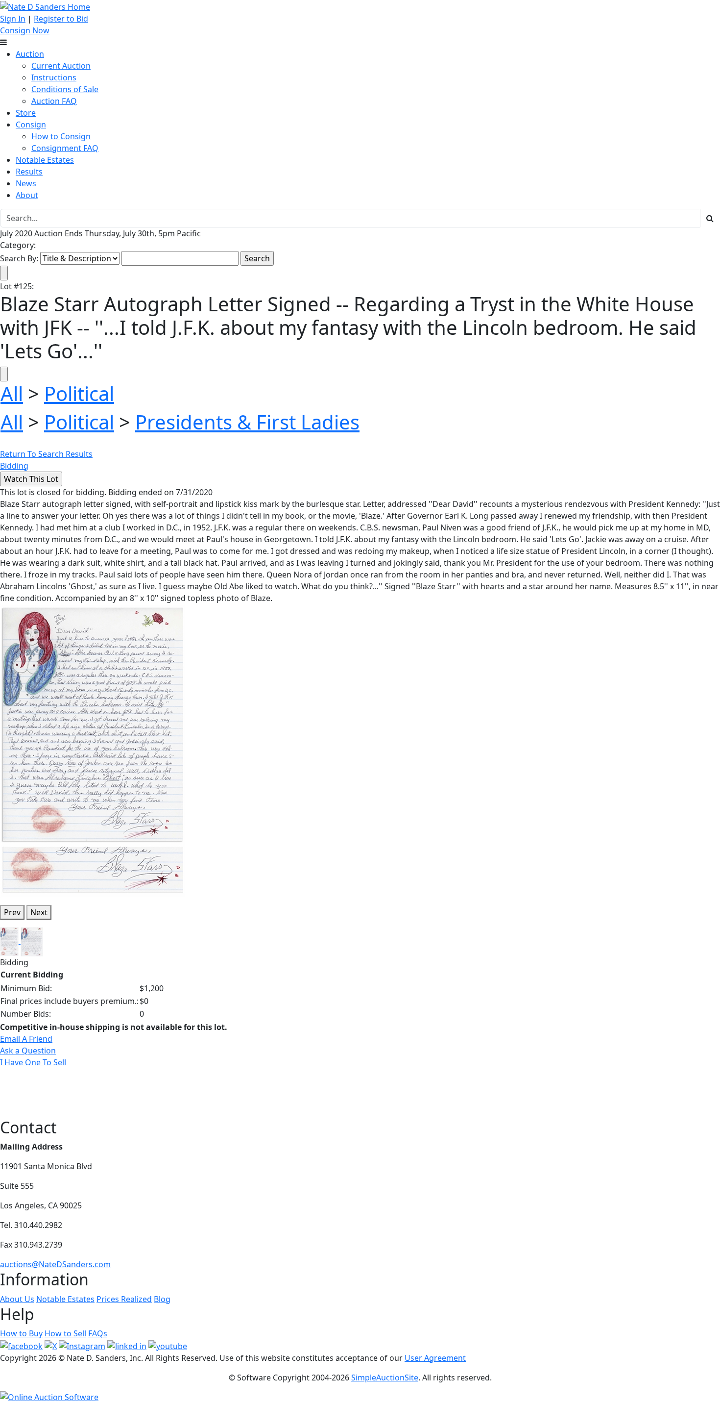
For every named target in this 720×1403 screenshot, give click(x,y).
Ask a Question (28, 1050)
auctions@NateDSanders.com (55, 1264)
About (27, 195)
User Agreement (435, 1358)
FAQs (97, 1333)
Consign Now (24, 30)
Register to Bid (61, 18)
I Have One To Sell (33, 1062)
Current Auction (61, 65)
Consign (31, 124)
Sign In (12, 18)
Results (29, 171)
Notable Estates (45, 159)
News (26, 183)
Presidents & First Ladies (247, 421)
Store (26, 112)
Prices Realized (124, 1299)
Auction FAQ (54, 101)
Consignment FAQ (64, 148)
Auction (30, 54)
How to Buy (21, 1333)
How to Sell (65, 1333)
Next (39, 912)
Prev (12, 912)
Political (79, 393)
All (11, 393)
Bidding (14, 465)
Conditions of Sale (64, 89)
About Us (17, 1299)
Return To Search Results (46, 454)
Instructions (53, 77)
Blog (162, 1299)
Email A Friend (26, 1038)
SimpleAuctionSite (384, 1377)
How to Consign (61, 136)
